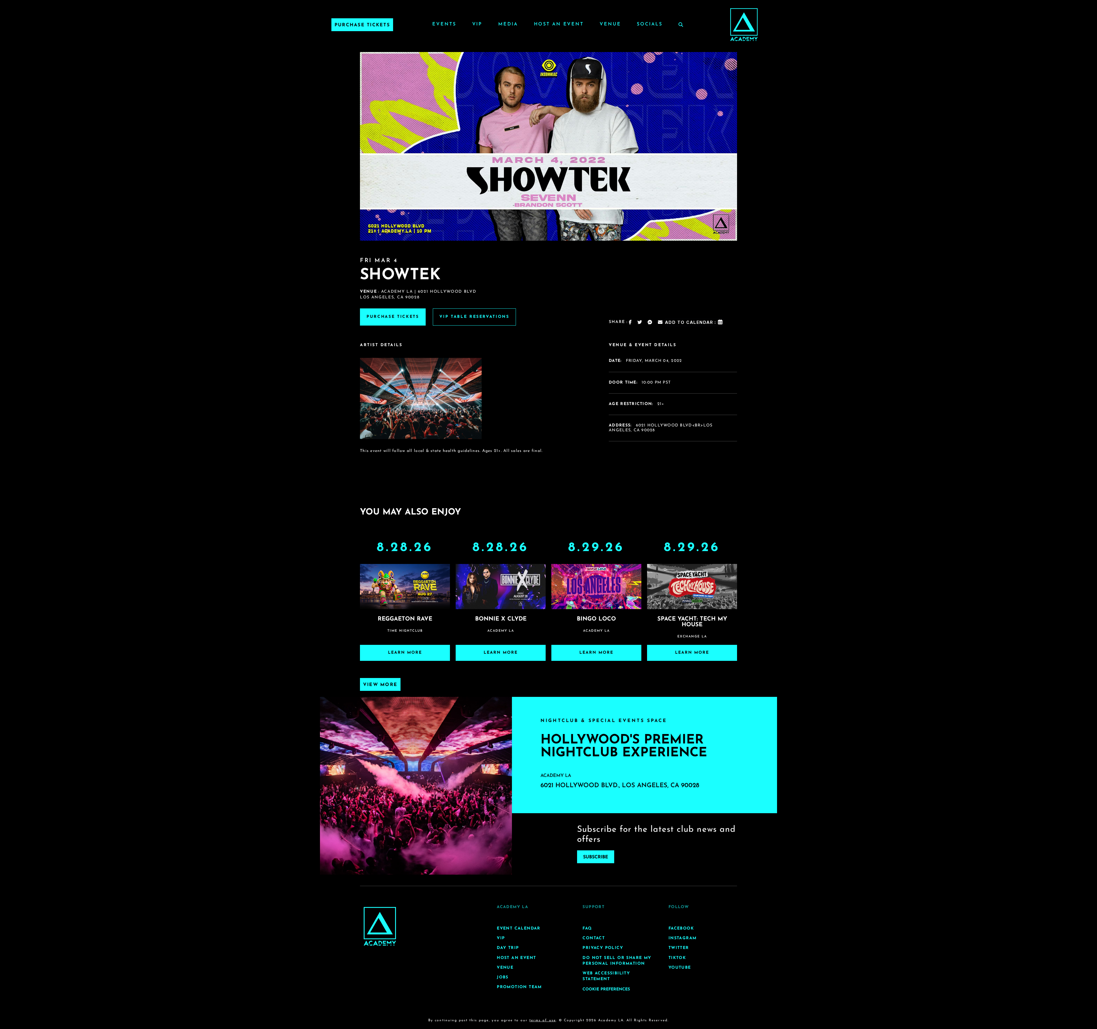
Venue (610, 24)
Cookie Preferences (606, 990)
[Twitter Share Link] (639, 322)
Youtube (679, 968)
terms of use (542, 1020)
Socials (649, 24)
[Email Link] (660, 322)
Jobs (503, 977)
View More (380, 685)
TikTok (677, 958)
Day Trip (508, 948)
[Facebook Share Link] (630, 322)
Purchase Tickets (362, 25)
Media (508, 24)
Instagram (682, 938)
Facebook (681, 928)
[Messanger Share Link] (650, 322)
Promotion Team (519, 987)
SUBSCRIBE (595, 857)
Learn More (405, 653)
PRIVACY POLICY (602, 948)
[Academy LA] (380, 926)
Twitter (678, 948)
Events (444, 24)
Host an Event (559, 24)
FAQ (587, 928)
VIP (477, 24)
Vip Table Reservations (474, 317)
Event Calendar (519, 928)
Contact (593, 938)
